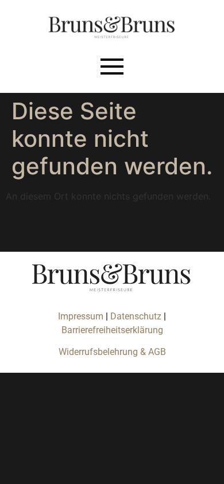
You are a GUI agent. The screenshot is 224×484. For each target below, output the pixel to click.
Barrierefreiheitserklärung (112, 330)
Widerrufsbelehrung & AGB (112, 351)
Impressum (80, 316)
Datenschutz (137, 316)
